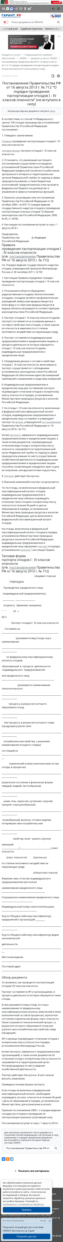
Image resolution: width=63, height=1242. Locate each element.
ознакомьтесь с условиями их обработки (23, 1204)
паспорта (15, 435)
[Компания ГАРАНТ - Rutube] (29, 8)
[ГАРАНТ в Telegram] (16, 8)
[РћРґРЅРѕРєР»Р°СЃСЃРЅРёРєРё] (7, 1159)
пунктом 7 (26, 550)
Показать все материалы (33, 1171)
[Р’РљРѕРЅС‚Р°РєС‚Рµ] (3, 1159)
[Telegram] (11, 1159)
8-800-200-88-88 (53, 1235)
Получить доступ (26, 1236)
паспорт (43, 546)
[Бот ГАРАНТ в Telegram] (21, 8)
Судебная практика (31, 28)
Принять (27, 1209)
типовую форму (11, 150)
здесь (52, 111)
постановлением (22, 256)
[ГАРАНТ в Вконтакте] (3, 8)
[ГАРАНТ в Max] (12, 9)
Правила (7, 141)
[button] (53, 8)
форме (19, 422)
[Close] (49, 1220)
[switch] (6, 22)
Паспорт (9, 476)
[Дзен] (7, 8)
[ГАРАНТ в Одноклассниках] (25, 8)
